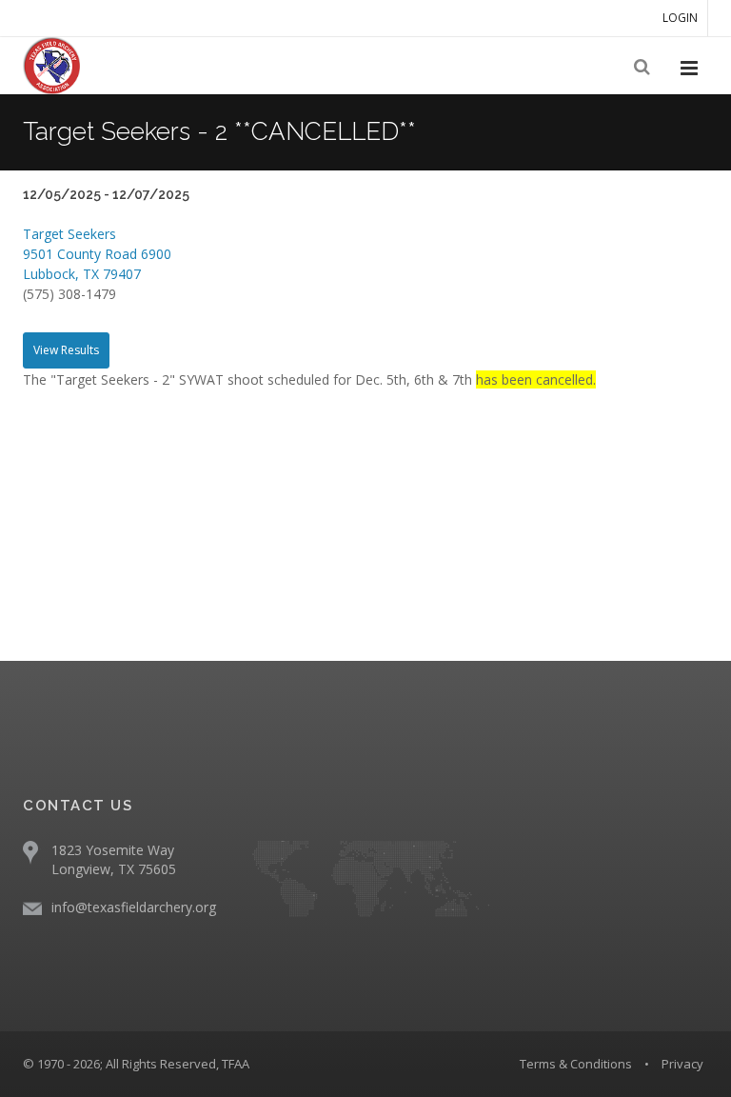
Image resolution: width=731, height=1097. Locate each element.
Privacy (682, 1063)
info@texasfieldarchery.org (133, 907)
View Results (66, 350)
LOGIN (680, 18)
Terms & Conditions (576, 1063)
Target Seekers (69, 234)
